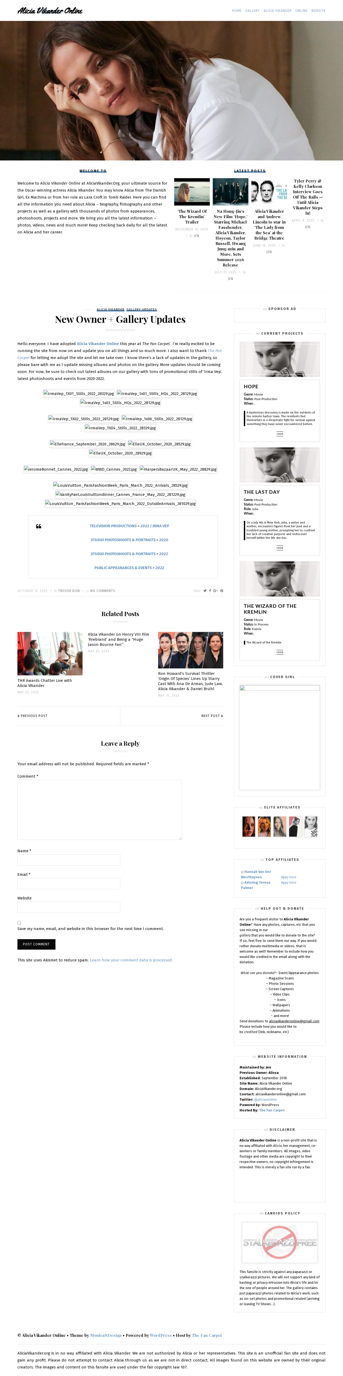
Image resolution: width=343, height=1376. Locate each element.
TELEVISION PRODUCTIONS (113, 526)
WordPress (161, 1335)
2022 (163, 553)
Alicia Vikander (278, 11)
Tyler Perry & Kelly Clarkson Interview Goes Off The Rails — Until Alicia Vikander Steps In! (308, 197)
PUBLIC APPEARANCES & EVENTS (123, 567)
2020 (163, 539)
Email (24, 875)
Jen (196, 236)
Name (24, 851)
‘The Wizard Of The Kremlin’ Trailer (192, 216)
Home (237, 11)
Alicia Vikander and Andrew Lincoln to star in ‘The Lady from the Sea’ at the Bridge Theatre (269, 224)
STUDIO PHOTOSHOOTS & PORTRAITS (123, 539)
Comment (27, 776)
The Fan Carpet (272, 1110)
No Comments (102, 591)
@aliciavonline (265, 1099)
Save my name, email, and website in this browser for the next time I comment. (90, 929)
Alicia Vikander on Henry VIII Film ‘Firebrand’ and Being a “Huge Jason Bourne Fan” (118, 639)
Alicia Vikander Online (98, 343)
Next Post (211, 716)
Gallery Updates (141, 310)
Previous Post (34, 716)
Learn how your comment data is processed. (131, 960)
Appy (288, 877)
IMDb (280, 434)
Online (301, 11)
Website (318, 11)
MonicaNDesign (106, 1335)
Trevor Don (69, 591)
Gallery (252, 11)
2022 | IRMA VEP (154, 526)
